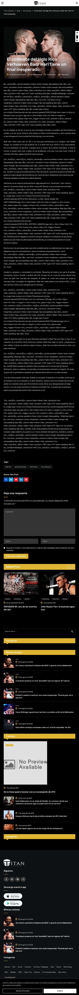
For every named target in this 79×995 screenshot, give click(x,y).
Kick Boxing (33, 467)
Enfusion (28, 967)
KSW (6, 972)
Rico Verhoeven (46, 467)
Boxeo (20, 967)
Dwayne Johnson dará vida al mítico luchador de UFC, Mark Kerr (41, 816)
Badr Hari (8, 467)
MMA (17, 659)
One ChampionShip (49, 972)
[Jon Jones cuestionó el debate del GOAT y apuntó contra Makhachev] (9, 662)
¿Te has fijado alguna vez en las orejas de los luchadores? (39, 828)
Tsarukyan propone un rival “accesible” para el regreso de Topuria (42, 681)
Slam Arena (62, 972)
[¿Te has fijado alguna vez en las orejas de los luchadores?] (9, 827)
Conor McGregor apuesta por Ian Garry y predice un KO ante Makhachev (45, 712)
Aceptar (60, 991)
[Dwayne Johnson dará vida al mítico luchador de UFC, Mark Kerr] (9, 814)
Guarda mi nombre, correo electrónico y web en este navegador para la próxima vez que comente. (40, 549)
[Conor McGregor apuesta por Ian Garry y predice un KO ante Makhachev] (9, 709)
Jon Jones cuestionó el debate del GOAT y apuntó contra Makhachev (44, 666)
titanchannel (37, 75)
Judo (52, 967)
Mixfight (13, 972)
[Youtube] (16, 479)
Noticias (37, 972)
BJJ (13, 967)
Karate (58, 967)
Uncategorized (10, 977)
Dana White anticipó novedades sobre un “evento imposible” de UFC (43, 727)
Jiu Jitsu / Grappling (41, 967)
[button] (68, 567)
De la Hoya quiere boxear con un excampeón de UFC (29, 792)
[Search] (77, 3)
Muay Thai (28, 972)
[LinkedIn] (21, 479)
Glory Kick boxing (20, 467)
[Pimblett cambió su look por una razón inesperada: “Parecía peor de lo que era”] (9, 693)
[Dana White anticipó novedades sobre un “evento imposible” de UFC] (9, 724)
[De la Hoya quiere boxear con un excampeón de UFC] (39, 763)
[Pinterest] (26, 479)
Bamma (7, 967)
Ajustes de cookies (23, 991)
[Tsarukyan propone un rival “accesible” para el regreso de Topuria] (9, 678)
